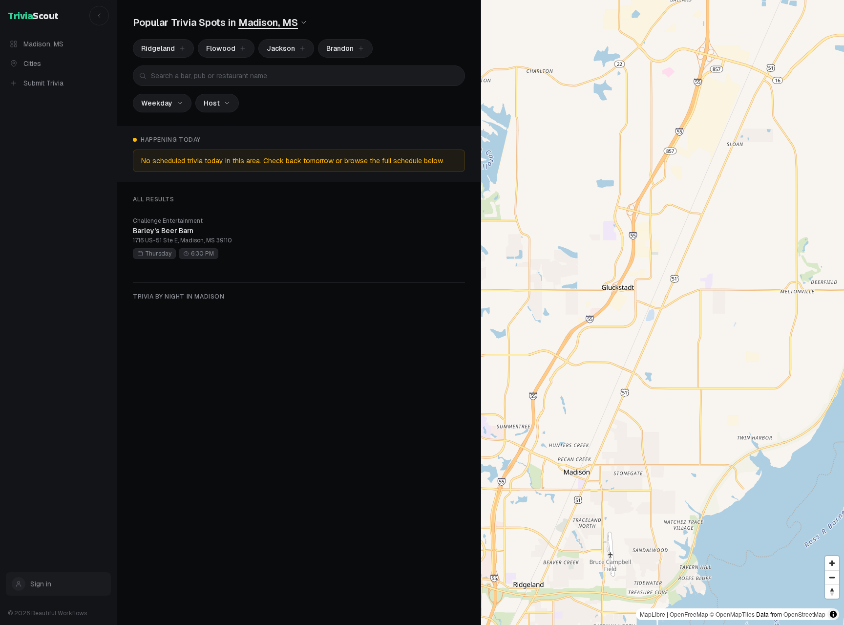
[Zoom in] (832, 563)
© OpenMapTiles (732, 614)
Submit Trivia (43, 83)
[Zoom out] (832, 577)
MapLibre (652, 614)
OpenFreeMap (689, 614)
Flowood (220, 48)
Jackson (281, 48)
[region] (662, 312)
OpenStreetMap (804, 614)
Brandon (340, 48)
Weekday (156, 103)
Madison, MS (43, 44)
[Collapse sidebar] (99, 15)
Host (212, 103)
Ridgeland (158, 48)
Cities (32, 63)
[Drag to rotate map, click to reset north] (832, 591)
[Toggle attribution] (833, 614)
